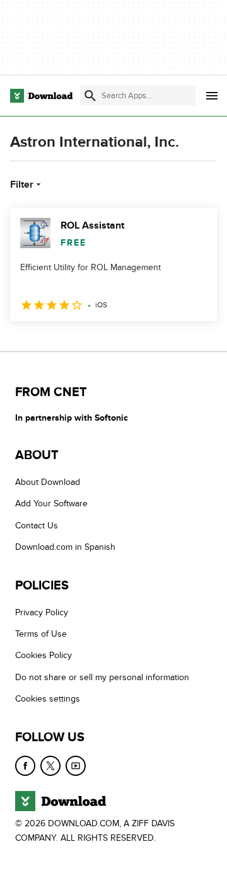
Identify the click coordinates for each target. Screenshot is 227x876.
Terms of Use (41, 634)
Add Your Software (51, 503)
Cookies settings (47, 698)
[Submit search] (90, 96)
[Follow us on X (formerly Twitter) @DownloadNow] (50, 766)
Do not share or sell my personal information (102, 677)
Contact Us (36, 525)
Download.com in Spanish (65, 547)
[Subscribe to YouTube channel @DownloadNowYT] (76, 766)
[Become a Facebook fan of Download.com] (25, 766)
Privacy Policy (41, 612)
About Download (47, 482)
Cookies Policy (43, 655)
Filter (21, 184)
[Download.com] (41, 96)
